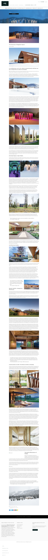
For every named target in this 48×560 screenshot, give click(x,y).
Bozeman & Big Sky (12, 8)
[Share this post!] (9, 510)
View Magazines (5, 550)
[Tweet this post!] (11, 510)
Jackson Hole (29, 8)
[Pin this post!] (14, 510)
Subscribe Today (5, 548)
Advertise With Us (20, 524)
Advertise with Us (5, 552)
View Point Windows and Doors (14, 507)
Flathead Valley (21, 8)
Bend (6, 8)
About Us (3, 555)
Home (3, 546)
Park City (35, 8)
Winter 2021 (15, 506)
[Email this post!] (17, 510)
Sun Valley (40, 8)
